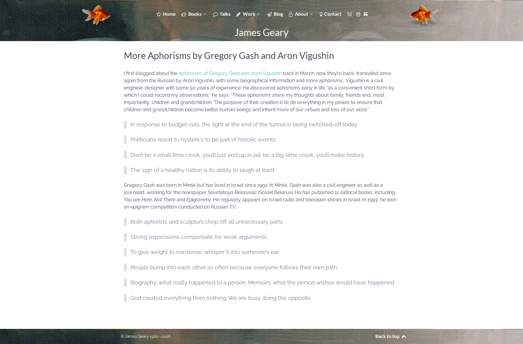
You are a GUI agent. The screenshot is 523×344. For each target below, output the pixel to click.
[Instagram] (359, 14)
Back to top (387, 336)
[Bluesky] (350, 13)
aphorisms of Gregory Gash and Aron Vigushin (230, 73)
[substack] (366, 13)
